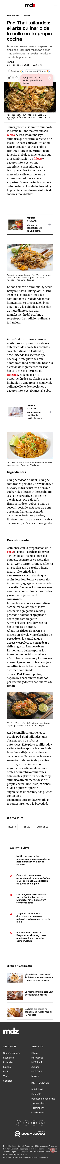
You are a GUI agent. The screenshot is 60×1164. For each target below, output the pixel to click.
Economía (8, 1057)
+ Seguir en (14, 71)
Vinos (6, 1076)
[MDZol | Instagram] (26, 1122)
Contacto (36, 1094)
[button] (55, 5)
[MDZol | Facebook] (18, 1122)
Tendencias (13, 16)
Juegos (35, 1067)
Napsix (10, 62)
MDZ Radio (37, 1062)
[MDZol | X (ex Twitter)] (41, 1122)
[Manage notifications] (52, 1150)
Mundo (7, 1067)
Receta (12, 827)
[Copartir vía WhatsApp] (10, 77)
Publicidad (37, 1089)
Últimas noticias (11, 1053)
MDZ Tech (36, 1071)
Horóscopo (37, 1057)
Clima (34, 1053)
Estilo (6, 1071)
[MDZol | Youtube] (34, 1122)
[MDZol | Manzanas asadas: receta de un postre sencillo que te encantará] (50, 224)
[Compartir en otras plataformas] (16, 77)
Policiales (8, 1062)
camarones (42, 827)
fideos (26, 827)
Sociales (7, 1080)
